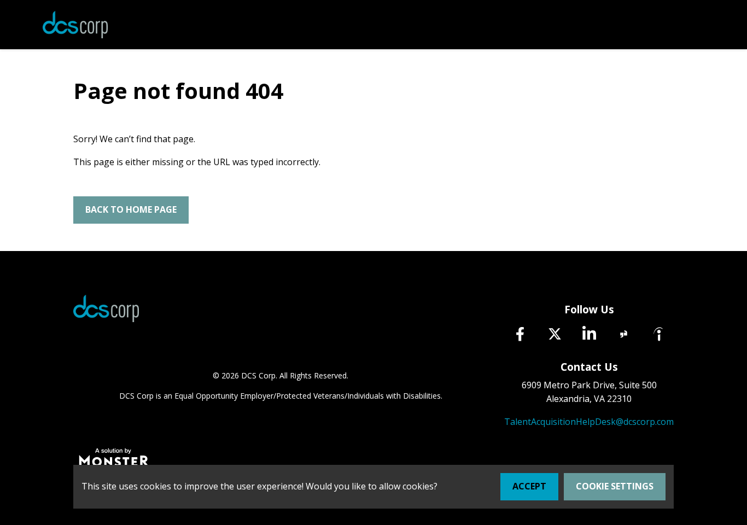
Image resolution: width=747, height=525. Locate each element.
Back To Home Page (131, 209)
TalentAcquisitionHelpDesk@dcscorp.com (589, 422)
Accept (529, 486)
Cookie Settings (614, 486)
